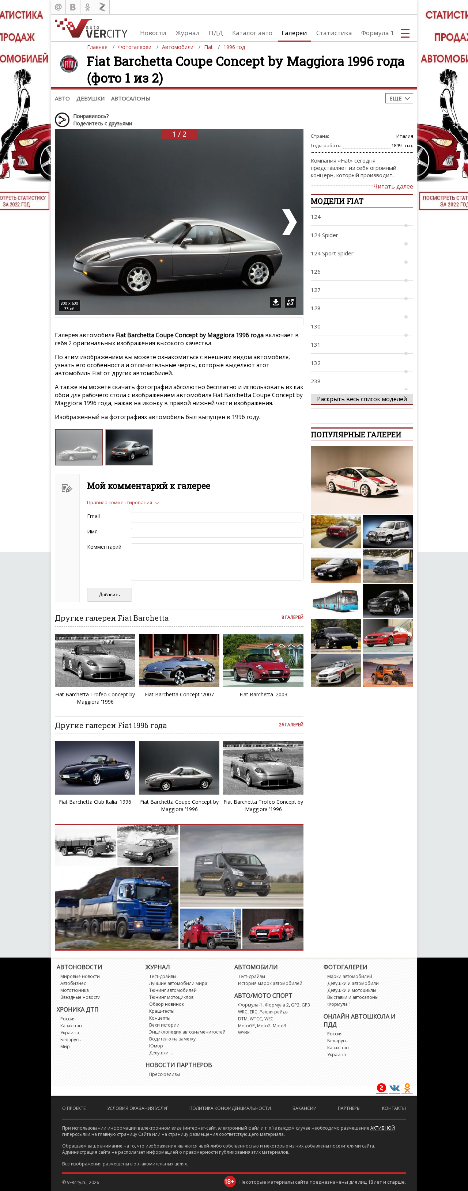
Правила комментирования (119, 502)
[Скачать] (276, 302)
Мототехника (74, 990)
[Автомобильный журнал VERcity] (91, 28)
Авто (62, 98)
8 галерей (292, 617)
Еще (395, 98)
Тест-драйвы (162, 976)
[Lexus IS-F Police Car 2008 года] (336, 670)
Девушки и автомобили (353, 983)
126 (316, 271)
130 (316, 326)
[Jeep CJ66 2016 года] (388, 670)
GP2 (295, 1005)
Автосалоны (130, 98)
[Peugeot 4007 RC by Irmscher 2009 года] (388, 601)
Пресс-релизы (164, 1074)
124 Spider (324, 235)
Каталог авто (252, 32)
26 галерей (291, 725)
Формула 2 (277, 1005)
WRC (243, 1012)
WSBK (244, 1033)
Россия (68, 1019)
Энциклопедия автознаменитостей (187, 1032)
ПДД (216, 32)
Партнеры (349, 1108)
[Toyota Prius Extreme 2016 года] (362, 480)
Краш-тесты (161, 1011)
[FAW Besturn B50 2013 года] (336, 566)
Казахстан (71, 1026)
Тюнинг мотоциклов (171, 997)
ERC (253, 1012)
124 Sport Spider (332, 253)
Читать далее (393, 186)
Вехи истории (164, 1025)
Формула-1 (250, 1005)
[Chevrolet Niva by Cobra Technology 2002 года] (388, 531)
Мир (65, 1046)
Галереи (294, 32)
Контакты (394, 1108)
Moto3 (279, 1026)
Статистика (334, 32)
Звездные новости (80, 997)
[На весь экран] (290, 302)
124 (316, 216)
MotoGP (246, 1026)
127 (316, 289)
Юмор (156, 1046)
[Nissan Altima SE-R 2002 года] (388, 635)
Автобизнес (73, 983)
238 (316, 381)
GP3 (306, 1005)
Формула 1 (377, 32)
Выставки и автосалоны (352, 997)
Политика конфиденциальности (230, 1108)
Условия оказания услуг (137, 1108)
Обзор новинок (166, 1004)
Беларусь (70, 1039)
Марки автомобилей (349, 976)
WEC (268, 1019)
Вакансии (304, 1108)
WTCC (256, 1019)
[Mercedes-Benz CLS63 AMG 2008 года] (336, 635)
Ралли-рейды (274, 1012)
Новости (153, 32)
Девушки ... (161, 1053)
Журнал (188, 32)
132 (316, 362)
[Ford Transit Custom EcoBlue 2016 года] (388, 566)
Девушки (90, 98)
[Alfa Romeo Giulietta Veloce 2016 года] (336, 531)
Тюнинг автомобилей (173, 990)
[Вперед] (288, 222)
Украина (69, 1033)
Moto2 (264, 1026)
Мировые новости (80, 976)
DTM (243, 1019)
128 (316, 308)
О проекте (74, 1108)
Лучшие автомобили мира (178, 983)
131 (316, 344)
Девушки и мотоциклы (351, 990)
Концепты (159, 1018)
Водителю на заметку (172, 1039)
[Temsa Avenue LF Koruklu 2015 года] (336, 601)
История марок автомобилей (270, 983)
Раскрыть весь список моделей (362, 399)
